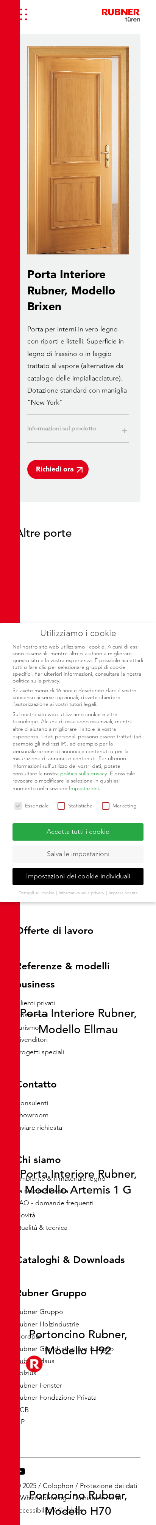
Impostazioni (84, 788)
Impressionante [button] (123, 892)
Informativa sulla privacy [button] (82, 892)
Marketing (124, 805)
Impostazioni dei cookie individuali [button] (78, 876)
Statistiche (80, 805)
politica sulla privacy (83, 773)
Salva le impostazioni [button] (78, 854)
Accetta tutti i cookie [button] (78, 831)
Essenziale (37, 805)
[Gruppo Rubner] (121, 14)
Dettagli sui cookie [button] (37, 892)
